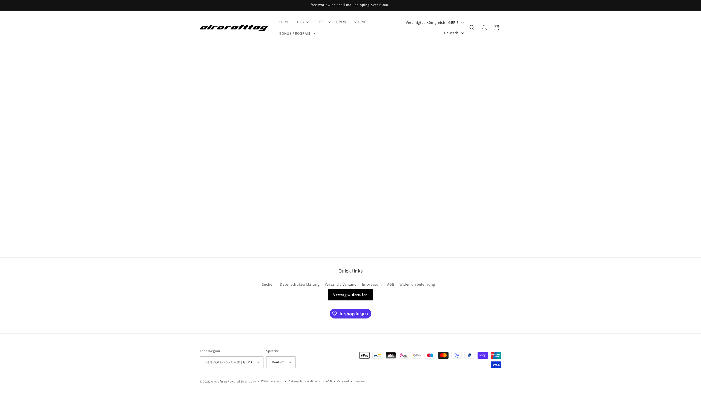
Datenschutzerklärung (300, 284)
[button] (302, 22)
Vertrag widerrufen (350, 294)
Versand (343, 381)
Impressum (372, 284)
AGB (391, 284)
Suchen (268, 284)
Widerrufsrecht (272, 381)
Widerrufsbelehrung (417, 284)
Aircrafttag (219, 381)
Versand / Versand (341, 284)
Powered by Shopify (242, 381)
